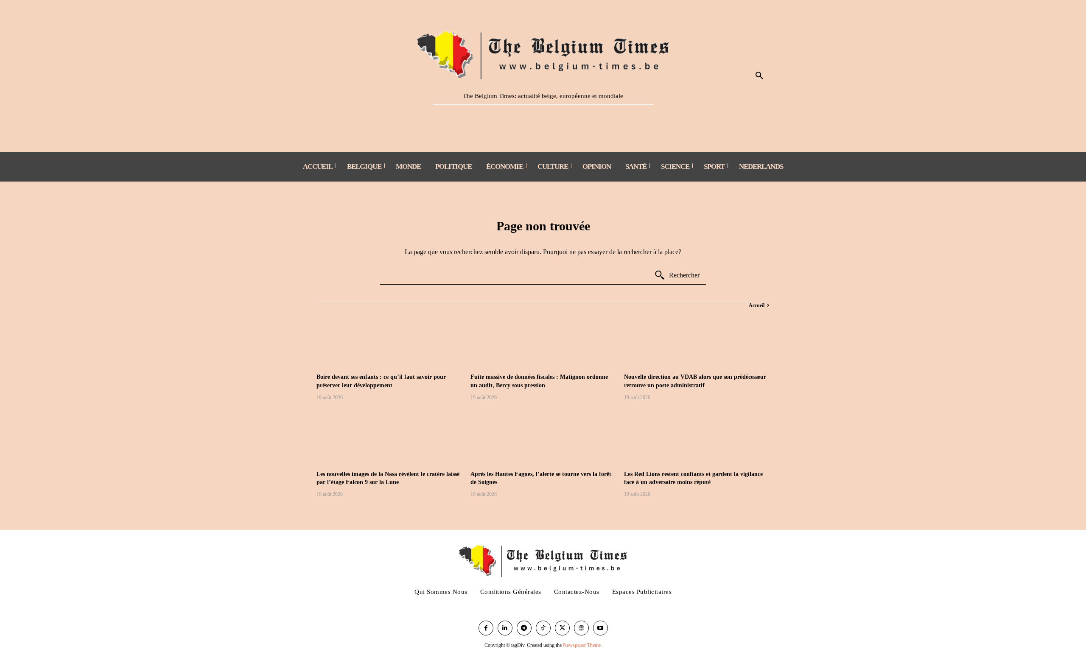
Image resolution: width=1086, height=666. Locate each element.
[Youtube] (600, 628)
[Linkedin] (505, 628)
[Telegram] (524, 628)
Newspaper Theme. (582, 645)
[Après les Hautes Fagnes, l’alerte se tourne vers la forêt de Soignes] (543, 437)
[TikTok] (543, 628)
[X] (562, 628)
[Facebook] (486, 628)
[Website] (581, 628)
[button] (759, 76)
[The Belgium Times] (543, 53)
